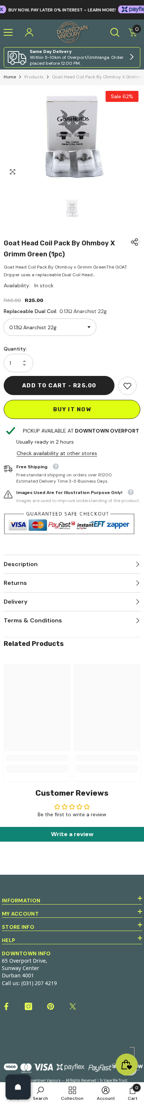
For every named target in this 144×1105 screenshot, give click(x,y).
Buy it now (72, 409)
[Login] (29, 32)
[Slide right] (131, 57)
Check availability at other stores (57, 453)
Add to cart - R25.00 (59, 385)
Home (10, 77)
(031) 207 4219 (39, 983)
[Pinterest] (50, 1006)
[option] (72, 134)
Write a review (72, 834)
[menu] (8, 32)
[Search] (114, 32)
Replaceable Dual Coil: (55, 311)
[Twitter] (72, 1006)
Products (34, 77)
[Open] (18, 1086)
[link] (72, 57)
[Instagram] (28, 1006)
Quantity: (15, 348)
